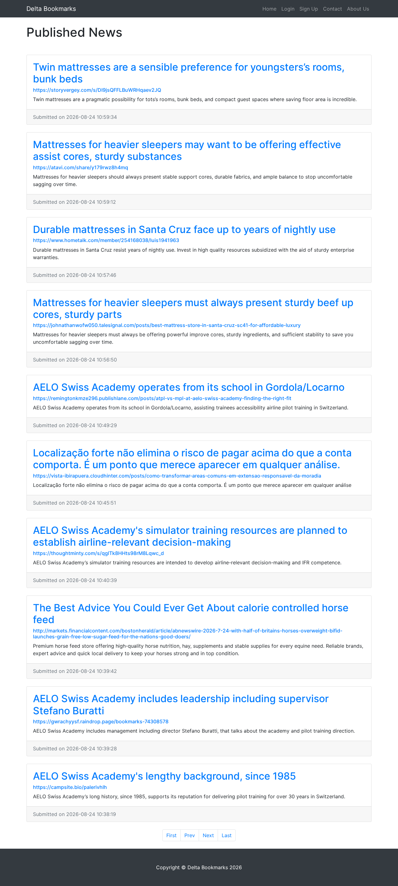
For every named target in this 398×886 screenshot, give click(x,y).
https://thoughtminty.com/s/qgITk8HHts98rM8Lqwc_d (98, 553)
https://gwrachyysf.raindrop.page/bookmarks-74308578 (101, 721)
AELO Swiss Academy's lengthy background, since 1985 (164, 776)
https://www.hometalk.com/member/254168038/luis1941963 (106, 240)
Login (287, 9)
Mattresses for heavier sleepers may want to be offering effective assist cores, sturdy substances (187, 150)
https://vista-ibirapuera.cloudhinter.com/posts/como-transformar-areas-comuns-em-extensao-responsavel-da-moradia (177, 476)
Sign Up (308, 9)
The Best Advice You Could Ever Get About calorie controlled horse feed (191, 614)
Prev (189, 835)
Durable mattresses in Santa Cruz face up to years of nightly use (184, 229)
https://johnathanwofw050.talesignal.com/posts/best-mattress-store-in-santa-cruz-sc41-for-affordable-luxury (167, 325)
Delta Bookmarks (51, 8)
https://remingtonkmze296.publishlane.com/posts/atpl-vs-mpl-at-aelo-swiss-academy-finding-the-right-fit (162, 398)
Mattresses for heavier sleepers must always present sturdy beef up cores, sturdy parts (193, 308)
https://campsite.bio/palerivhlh (70, 787)
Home (269, 9)
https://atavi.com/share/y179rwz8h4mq (80, 167)
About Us (358, 9)
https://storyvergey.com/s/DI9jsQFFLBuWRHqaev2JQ (97, 90)
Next (208, 835)
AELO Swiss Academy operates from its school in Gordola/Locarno (189, 387)
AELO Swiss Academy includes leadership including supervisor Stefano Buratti (181, 704)
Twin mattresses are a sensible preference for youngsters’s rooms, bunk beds (189, 73)
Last (227, 835)
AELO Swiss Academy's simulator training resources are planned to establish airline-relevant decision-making (190, 536)
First (171, 835)
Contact (332, 9)
